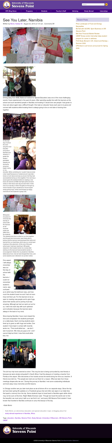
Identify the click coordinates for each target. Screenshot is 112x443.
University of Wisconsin (50, 418)
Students (44, 11)
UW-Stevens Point (65, 418)
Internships (104, 11)
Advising (75, 11)
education (10, 418)
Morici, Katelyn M (16, 24)
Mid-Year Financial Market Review (87, 33)
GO (106, 4)
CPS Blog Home (10, 11)
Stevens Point (26, 418)
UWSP (5, 420)
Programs (29, 11)
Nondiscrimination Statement (70, 440)
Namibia (18, 418)
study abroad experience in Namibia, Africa (20, 413)
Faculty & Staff (61, 11)
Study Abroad (89, 11)
